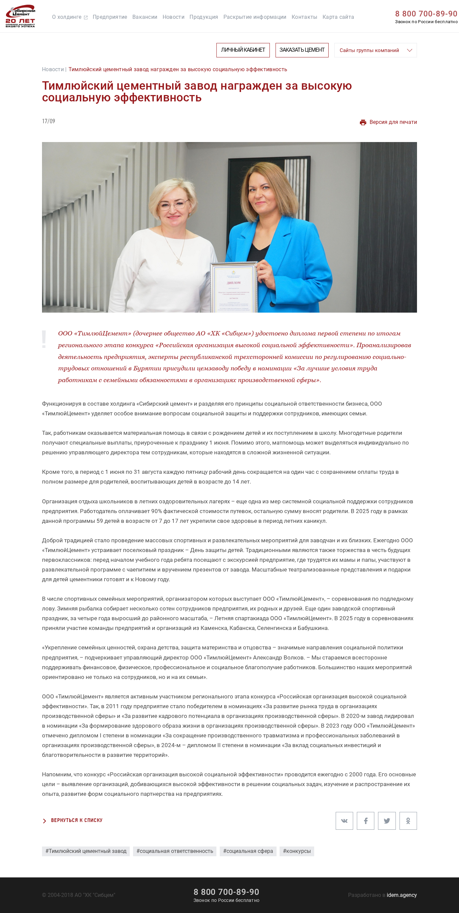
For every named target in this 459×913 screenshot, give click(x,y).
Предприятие (110, 17)
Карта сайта (338, 17)
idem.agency (402, 895)
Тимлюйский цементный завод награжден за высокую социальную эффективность (178, 69)
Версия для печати (393, 122)
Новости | (54, 69)
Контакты (304, 17)
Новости (173, 17)
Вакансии (144, 17)
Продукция (204, 17)
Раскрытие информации (255, 17)
